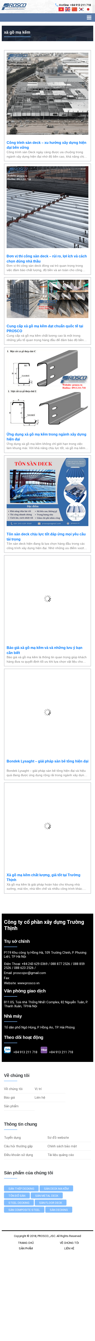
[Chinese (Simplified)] (75, 9)
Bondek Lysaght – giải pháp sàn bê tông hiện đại (47, 761)
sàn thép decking (21, 1188)
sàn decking (59, 1210)
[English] (68, 9)
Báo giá (9, 1098)
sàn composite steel (24, 1210)
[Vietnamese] (61, 9)
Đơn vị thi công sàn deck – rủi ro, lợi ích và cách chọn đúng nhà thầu (47, 258)
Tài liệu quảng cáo (61, 1155)
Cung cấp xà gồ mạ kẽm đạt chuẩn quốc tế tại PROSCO (45, 328)
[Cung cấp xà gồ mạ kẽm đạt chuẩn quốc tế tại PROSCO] (47, 317)
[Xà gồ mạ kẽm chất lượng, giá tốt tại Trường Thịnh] (47, 866)
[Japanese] (88, 9)
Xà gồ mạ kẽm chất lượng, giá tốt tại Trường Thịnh (43, 877)
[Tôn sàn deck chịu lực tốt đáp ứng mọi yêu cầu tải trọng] (47, 525)
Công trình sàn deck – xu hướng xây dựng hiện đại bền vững (46, 145)
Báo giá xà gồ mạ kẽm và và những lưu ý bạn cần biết (44, 650)
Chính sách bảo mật (62, 1146)
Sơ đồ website (58, 1138)
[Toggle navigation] (89, 17)
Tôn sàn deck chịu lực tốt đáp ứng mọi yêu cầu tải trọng (46, 536)
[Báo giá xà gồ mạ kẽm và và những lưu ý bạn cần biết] (47, 639)
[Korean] (81, 9)
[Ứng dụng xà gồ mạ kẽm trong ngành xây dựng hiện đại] (47, 425)
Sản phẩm (11, 1106)
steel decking (18, 1202)
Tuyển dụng (12, 1138)
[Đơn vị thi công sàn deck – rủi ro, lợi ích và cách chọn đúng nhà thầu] (47, 247)
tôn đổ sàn (16, 1195)
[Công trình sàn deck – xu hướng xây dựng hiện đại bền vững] (47, 133)
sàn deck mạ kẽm (56, 1188)
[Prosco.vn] (13, 6)
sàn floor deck (50, 1202)
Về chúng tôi (13, 1089)
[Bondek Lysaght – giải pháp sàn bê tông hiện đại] (47, 752)
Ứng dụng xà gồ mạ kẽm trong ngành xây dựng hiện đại (46, 436)
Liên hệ (40, 1098)
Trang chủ (26, 1243)
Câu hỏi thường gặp (18, 1146)
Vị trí (38, 1089)
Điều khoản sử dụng (18, 1155)
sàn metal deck (46, 1195)
